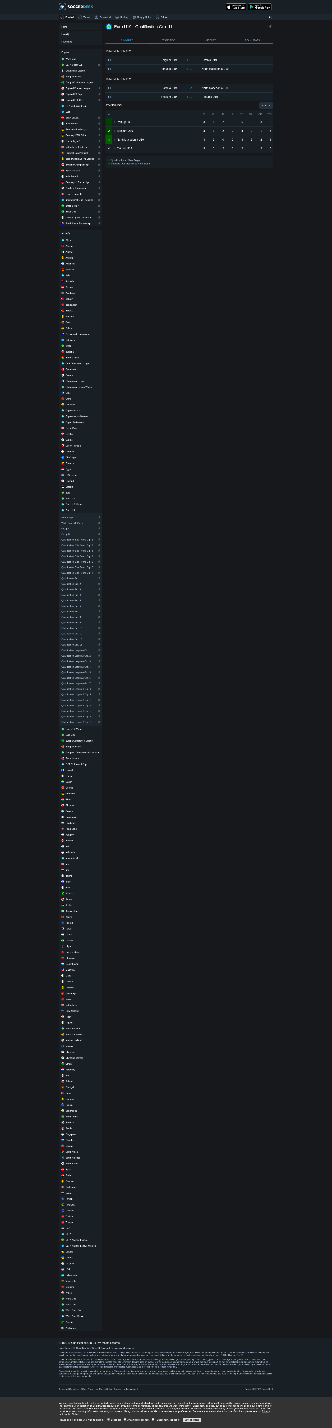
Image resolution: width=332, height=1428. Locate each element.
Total (264, 105)
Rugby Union (144, 17)
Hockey (124, 17)
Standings (168, 40)
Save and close (192, 1420)
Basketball (105, 17)
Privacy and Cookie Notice (99, 1389)
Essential (115, 1419)
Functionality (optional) (167, 1419)
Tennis (86, 17)
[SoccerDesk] (76, 7)
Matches (210, 40)
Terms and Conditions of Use (72, 1389)
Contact (117, 1389)
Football (69, 17)
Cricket (164, 17)
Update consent (130, 1389)
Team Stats (252, 40)
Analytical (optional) (138, 1419)
